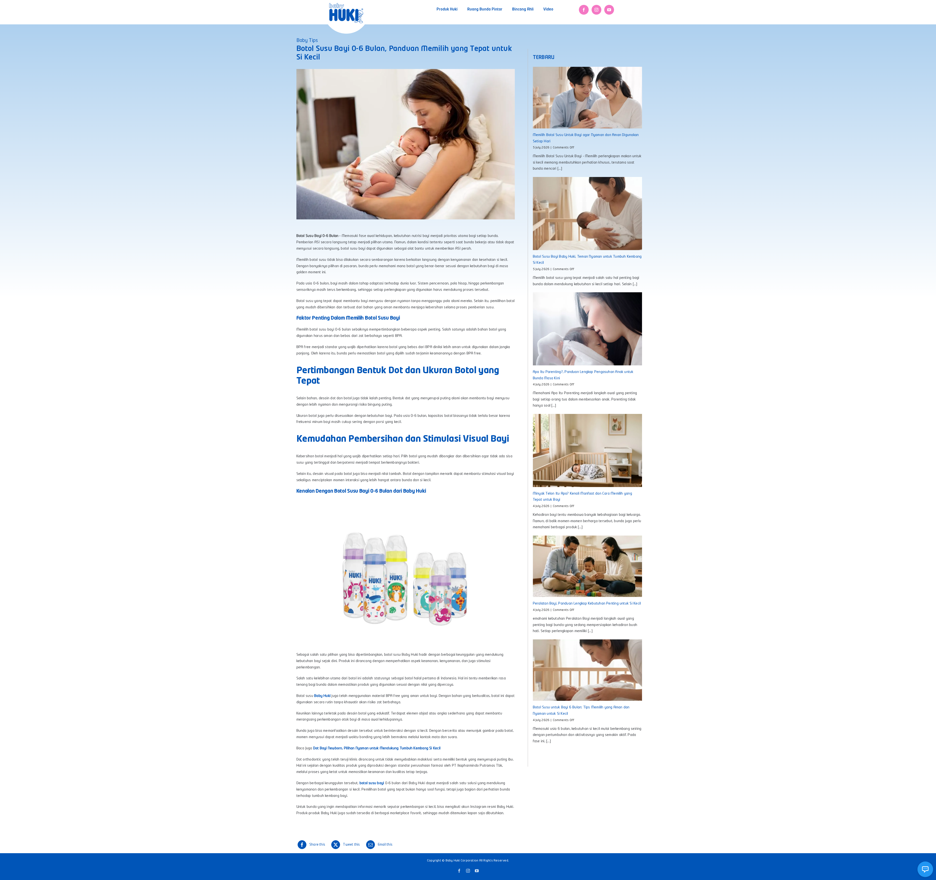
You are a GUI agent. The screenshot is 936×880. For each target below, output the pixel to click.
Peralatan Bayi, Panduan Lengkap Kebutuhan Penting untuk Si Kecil (587, 604)
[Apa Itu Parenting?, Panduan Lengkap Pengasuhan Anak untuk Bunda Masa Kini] (587, 328)
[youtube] (609, 10)
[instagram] (596, 10)
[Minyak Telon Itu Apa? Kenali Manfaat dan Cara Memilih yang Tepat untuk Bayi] (587, 450)
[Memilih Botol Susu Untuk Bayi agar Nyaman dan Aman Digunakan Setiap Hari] (587, 97)
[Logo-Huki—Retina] (346, 5)
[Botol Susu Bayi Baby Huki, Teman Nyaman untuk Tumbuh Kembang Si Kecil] (587, 213)
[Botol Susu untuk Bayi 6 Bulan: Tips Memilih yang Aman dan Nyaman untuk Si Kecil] (587, 670)
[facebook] (584, 10)
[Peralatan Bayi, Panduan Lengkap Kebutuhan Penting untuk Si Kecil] (587, 566)
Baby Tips (307, 40)
